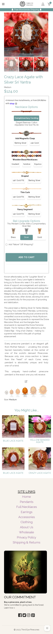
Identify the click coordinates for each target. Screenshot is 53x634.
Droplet (25, 176)
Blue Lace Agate (13, 441)
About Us (26, 527)
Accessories (26, 517)
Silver (26, 237)
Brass (13, 237)
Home (26, 496)
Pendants (26, 502)
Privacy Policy (26, 537)
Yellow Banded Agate (40, 441)
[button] (20, 615)
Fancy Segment (25, 209)
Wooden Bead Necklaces (25, 160)
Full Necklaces (26, 507)
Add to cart (26, 257)
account (43, 4)
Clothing (27, 522)
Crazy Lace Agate (40, 473)
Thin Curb (25, 192)
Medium (13, 399)
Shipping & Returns (26, 542)
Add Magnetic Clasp (25, 138)
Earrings (26, 512)
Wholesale (26, 532)
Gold (39, 237)
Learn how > (9, 608)
